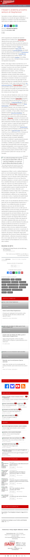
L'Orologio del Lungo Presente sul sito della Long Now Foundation (14, 249)
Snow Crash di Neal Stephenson (12, 310)
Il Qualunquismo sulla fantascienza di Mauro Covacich (19, 464)
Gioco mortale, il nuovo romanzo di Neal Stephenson (15, 399)
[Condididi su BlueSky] (8, 26)
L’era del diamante (17, 50)
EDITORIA (5, 306)
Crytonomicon (24, 52)
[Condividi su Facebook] (5, 26)
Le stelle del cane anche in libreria (18, 496)
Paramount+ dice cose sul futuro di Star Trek (13, 440)
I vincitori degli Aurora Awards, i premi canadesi (13, 428)
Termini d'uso (5, 529)
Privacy (11, 529)
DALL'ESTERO (6, 330)
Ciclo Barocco (22, 53)
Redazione (20, 529)
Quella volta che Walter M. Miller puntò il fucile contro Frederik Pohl (14, 335)
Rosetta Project (24, 126)
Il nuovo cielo (21, 405)
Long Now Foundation (16, 112)
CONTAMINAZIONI (13, 470)
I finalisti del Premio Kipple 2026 (10, 446)
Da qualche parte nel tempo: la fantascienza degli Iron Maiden (17, 472)
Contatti (26, 529)
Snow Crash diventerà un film (9, 405)
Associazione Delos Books (14, 537)
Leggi (13, 467)
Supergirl (20, 5)
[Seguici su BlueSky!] (12, 386)
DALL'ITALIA (12, 462)
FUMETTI (11, 486)
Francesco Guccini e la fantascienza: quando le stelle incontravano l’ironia (19, 480)
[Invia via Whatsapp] (13, 26)
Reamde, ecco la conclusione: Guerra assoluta (13, 360)
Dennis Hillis (19, 98)
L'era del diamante (6, 282)
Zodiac (19, 46)
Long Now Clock (16, 130)
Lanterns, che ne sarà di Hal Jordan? (11, 434)
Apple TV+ (15, 5)
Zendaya (24, 5)
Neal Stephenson (22, 39)
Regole (15, 529)
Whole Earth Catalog (6, 289)
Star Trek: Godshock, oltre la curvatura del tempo (17, 488)
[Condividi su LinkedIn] (16, 26)
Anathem (17, 57)
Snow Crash (18, 48)
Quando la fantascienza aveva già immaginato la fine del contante (15, 453)
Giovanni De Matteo (12, 28)
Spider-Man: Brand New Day (6, 5)
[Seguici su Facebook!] (6, 386)
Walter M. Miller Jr (17, 85)
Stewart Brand (13, 103)
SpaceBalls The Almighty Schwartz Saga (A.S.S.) (15, 512)
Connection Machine (17, 102)
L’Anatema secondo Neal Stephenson (11, 411)
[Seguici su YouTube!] (17, 386)
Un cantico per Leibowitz (13, 284)
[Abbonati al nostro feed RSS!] (23, 386)
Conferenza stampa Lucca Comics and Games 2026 (14, 520)
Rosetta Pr (10, 292)
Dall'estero (8, 259)
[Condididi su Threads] (11, 26)
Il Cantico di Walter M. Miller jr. (9, 417)
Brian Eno (10, 118)
